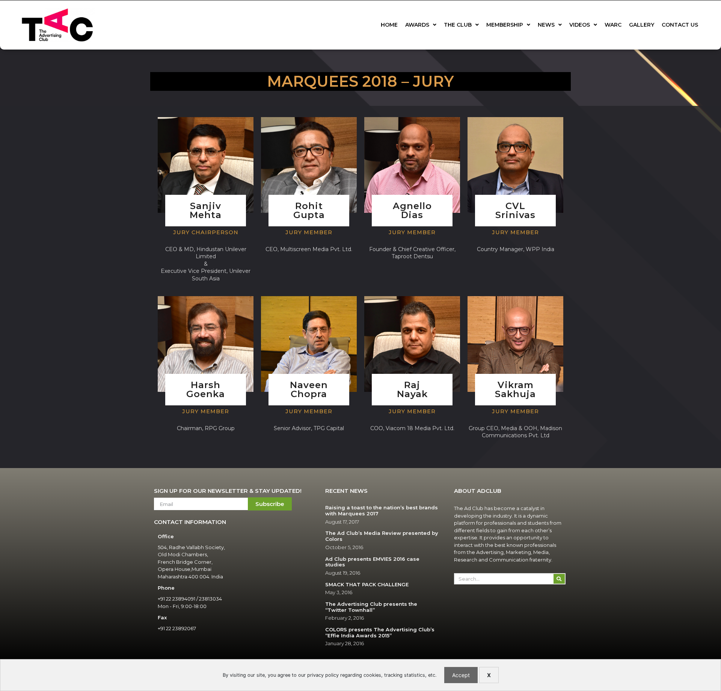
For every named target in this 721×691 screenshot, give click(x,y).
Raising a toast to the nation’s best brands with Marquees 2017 (381, 510)
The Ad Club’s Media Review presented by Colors (381, 536)
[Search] (559, 579)
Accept (461, 675)
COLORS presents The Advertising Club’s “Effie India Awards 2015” (379, 632)
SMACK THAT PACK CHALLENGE (367, 584)
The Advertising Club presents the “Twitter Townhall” (371, 607)
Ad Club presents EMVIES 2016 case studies (372, 562)
